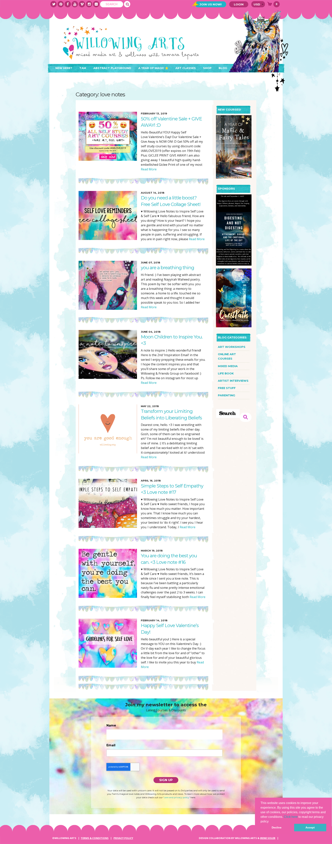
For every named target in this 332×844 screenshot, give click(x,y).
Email (110, 745)
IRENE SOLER (267, 838)
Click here (291, 816)
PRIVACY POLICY (123, 838)
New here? (63, 68)
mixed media (228, 366)
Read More (149, 169)
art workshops (231, 347)
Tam (82, 68)
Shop (207, 68)
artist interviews (233, 380)
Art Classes (185, 68)
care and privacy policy (176, 797)
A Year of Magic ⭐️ (153, 68)
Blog (223, 68)
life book (226, 373)
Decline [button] (276, 827)
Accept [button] (310, 827)
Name (111, 725)
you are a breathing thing (167, 267)
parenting (226, 395)
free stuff (227, 388)
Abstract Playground (112, 68)
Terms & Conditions (95, 838)
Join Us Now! (211, 4)
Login (239, 4)
